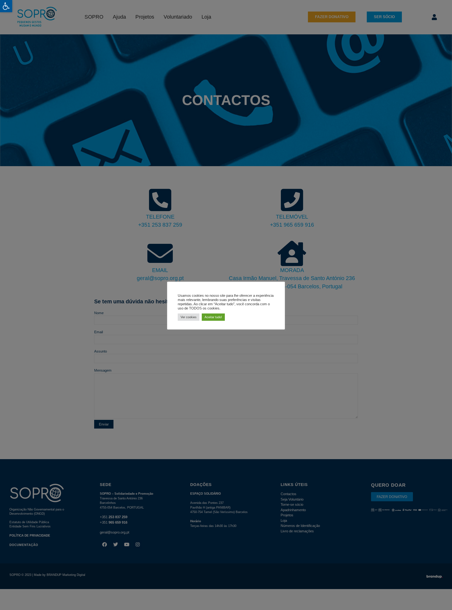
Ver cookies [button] (189, 317)
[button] (6, 6)
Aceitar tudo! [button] (213, 317)
